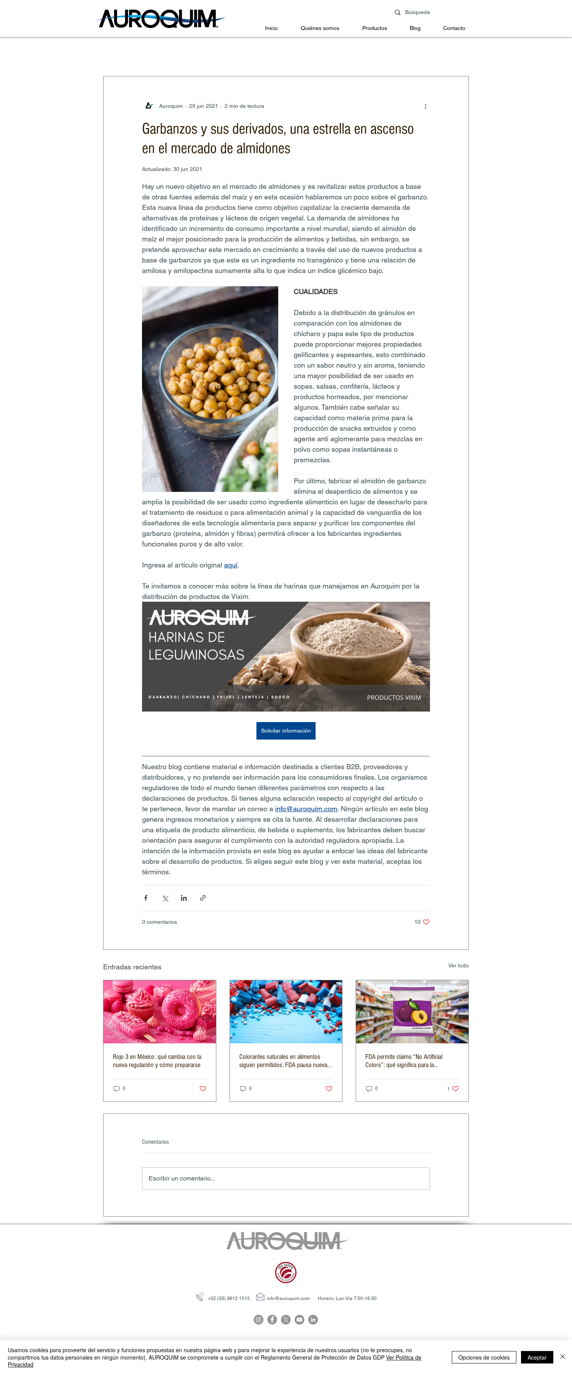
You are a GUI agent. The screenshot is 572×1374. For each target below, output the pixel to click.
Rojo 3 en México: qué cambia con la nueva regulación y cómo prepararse (157, 1061)
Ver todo (458, 965)
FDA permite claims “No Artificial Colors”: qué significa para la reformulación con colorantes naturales (412, 1061)
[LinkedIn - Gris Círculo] (313, 1320)
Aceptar (537, 1357)
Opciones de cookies (484, 1357)
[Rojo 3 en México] (160, 1011)
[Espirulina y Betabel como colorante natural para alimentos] (286, 1011)
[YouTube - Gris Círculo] (299, 1320)
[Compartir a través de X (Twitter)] (164, 898)
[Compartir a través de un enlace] (203, 898)
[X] (286, 1320)
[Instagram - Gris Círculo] (258, 1320)
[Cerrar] (562, 1357)
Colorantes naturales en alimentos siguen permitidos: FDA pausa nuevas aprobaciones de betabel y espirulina (284, 1061)
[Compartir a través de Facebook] (145, 898)
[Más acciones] (425, 106)
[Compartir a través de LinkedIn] (184, 898)
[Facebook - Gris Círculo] (272, 1320)
